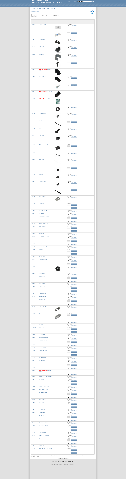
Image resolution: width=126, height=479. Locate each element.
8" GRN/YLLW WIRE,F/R (43, 223)
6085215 (33, 159)
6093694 (33, 373)
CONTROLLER (42, 256)
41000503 (34, 442)
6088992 (33, 181)
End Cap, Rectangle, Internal (44, 144)
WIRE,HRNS (41, 442)
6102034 (33, 246)
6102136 (33, 256)
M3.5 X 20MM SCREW (43, 350)
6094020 (33, 166)
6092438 (33, 344)
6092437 (33, 402)
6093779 (33, 334)
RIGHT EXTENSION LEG (43, 389)
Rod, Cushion (41, 159)
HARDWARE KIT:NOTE (43, 324)
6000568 (33, 144)
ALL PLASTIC (44, 12)
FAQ (60, 460)
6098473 (33, 273)
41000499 (34, 327)
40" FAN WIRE (41, 213)
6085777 (33, 412)
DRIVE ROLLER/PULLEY (43, 283)
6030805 (33, 243)
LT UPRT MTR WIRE (42, 347)
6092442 (33, 409)
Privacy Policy (54, 461)
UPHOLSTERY (34, 16)
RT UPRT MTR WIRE (43, 405)
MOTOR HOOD (42, 360)
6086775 (33, 216)
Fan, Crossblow (49, 91)
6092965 (33, 84)
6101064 (33, 357)
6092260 (33, 233)
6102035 (33, 210)
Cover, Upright (41, 135)
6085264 (33, 230)
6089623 (33, 370)
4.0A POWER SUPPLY (43, 210)
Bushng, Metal (41, 233)
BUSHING (41, 174)
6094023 (33, 203)
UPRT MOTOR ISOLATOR (43, 422)
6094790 (33, 376)
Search (56, 460)
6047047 (33, 438)
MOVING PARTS (45, 14)
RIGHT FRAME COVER (43, 392)
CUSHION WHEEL (42, 113)
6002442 (33, 39)
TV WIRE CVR (41, 415)
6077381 (33, 113)
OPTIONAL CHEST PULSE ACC (45, 363)
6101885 (33, 220)
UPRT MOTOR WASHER (43, 425)
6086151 (33, 363)
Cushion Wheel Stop (42, 181)
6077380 (33, 296)
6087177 (33, 306)
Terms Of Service (71, 461)
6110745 (33, 276)
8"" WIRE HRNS (42, 220)
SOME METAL (34, 15)
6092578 (33, 259)
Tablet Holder (41, 46)
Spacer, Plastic (41, 54)
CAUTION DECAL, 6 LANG (44, 236)
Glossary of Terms (65, 460)
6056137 (33, 350)
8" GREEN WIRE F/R (43, 226)
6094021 (33, 299)
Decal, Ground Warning (43, 266)
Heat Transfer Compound (43, 31)
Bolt (39, 128)
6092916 (33, 435)
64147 (33, 31)
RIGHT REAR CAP (42, 76)
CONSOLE (41, 249)
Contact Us (72, 460)
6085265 (33, 321)
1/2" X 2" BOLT (41, 203)
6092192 (33, 135)
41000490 (34, 445)
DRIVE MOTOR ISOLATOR (44, 280)
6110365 (33, 324)
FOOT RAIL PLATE (42, 293)
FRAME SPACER (42, 299)
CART (73, 1)
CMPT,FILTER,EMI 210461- (44, 243)
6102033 (33, 249)
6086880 (33, 120)
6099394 (33, 213)
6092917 (33, 236)
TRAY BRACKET (42, 409)
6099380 (33, 331)
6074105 (33, 91)
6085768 (33, 152)
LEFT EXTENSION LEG (43, 340)
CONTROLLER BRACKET (43, 259)
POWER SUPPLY (42, 373)
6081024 (33, 303)
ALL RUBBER (55, 12)
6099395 (33, 419)
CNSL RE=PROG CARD (43, 246)
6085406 (33, 392)
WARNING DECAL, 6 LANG (44, 435)
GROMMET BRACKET (43, 303)
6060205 (33, 354)
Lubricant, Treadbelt (42, 24)
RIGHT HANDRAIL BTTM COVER (45, 396)
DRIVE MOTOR (42, 273)
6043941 (33, 226)
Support (52, 460)
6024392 (33, 448)
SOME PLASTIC (45, 15)
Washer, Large (41, 438)
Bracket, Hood (41, 61)
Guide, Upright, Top (42, 313)
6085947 (33, 293)
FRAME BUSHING (42, 296)
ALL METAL (34, 12)
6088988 (33, 69)
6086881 (33, 389)
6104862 (33, 432)
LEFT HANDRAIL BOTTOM (44, 344)
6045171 (33, 386)
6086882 (33, 340)
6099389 (33, 415)
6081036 (33, 422)
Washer (40, 166)
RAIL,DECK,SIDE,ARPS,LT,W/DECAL (45, 376)
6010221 (33, 106)
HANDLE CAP (41, 321)
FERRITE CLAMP (42, 286)
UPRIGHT (41, 419)
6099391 (33, 399)
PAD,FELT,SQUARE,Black (43, 367)
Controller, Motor (50, 98)
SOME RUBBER (56, 15)
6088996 (33, 239)
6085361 (33, 337)
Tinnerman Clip (42, 39)
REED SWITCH (42, 382)
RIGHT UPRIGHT (42, 402)
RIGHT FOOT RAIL (42, 152)
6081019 (33, 98)
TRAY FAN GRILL (42, 412)
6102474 (33, 347)
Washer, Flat (41, 106)
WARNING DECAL (42, 432)
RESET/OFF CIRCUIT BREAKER (45, 386)
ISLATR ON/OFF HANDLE (43, 337)
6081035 (33, 425)
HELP (69, 1)
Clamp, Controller (42, 239)
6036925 (33, 367)
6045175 (33, 379)
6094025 (33, 46)
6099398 (33, 253)
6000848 (33, 54)
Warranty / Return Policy (62, 461)
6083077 (33, 223)
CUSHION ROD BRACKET (44, 262)
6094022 (33, 174)
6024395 (33, 452)
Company (76, 460)
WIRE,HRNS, (41, 445)
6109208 (33, 286)
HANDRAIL (41, 120)
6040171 (33, 24)
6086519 (33, 283)
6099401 (33, 360)
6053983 (33, 266)
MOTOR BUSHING (42, 357)
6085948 (33, 196)
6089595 (33, 76)
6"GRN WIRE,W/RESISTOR (44, 216)
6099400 (33, 262)
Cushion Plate (49, 142)
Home (48, 460)
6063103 (33, 280)
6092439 (33, 396)
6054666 (33, 128)
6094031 (33, 207)
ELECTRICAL (34, 14)
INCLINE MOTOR (42, 334)
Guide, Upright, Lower (43, 306)
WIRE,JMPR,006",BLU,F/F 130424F (45, 448)
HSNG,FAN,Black (42, 327)
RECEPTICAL (41, 379)
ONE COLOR (55, 14)
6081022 (33, 313)
